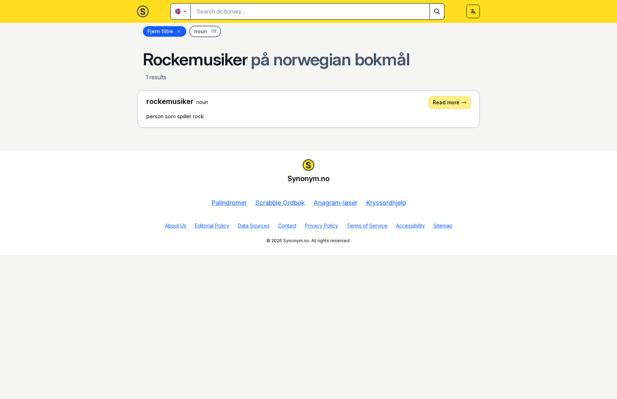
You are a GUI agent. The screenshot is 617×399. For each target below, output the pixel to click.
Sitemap (442, 226)
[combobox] (318, 11)
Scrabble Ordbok (280, 202)
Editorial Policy (212, 226)
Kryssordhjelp (386, 202)
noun (205, 31)
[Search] (437, 11)
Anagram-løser (335, 202)
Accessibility (410, 226)
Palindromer (229, 202)
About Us (175, 226)
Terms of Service (367, 226)
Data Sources (254, 226)
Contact (287, 226)
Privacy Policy (321, 226)
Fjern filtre (160, 31)
